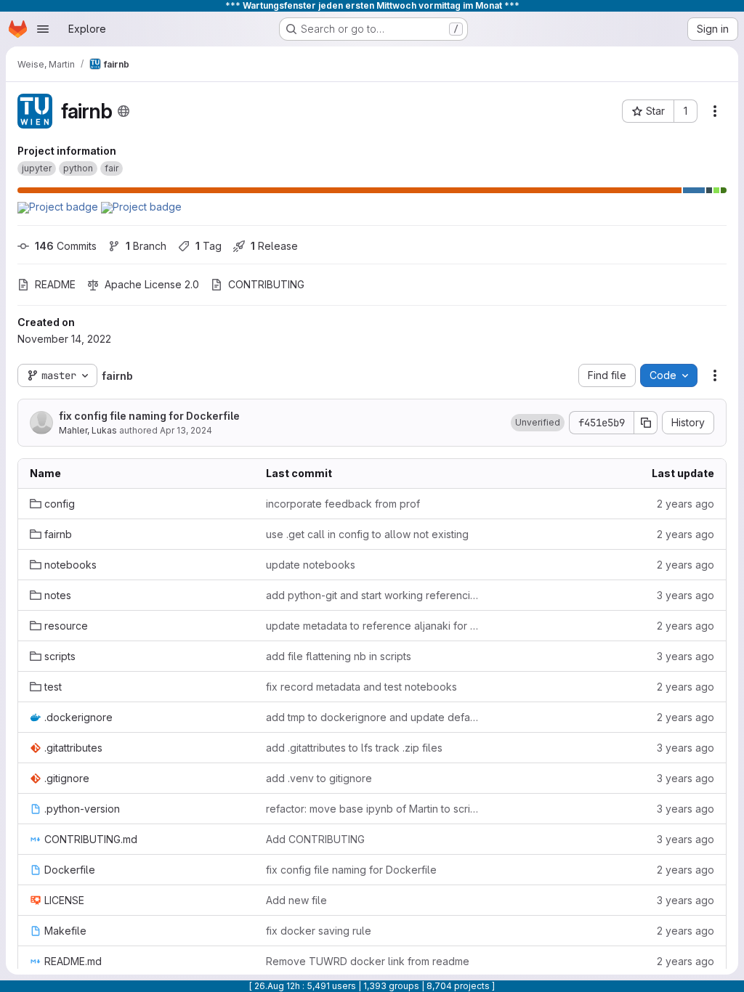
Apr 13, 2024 (186, 430)
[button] (538, 422)
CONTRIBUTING (266, 284)
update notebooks (310, 564)
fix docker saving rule (318, 930)
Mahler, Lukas (88, 430)
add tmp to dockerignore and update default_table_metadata (372, 717)
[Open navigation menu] (42, 29)
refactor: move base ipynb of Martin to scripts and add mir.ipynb (372, 808)
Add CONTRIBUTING (315, 839)
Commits (66, 246)
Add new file (296, 900)
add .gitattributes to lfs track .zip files (354, 747)
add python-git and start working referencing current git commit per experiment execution (372, 595)
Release (274, 246)
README (55, 284)
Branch (146, 246)
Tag (208, 246)
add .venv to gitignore (319, 778)
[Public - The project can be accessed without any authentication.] (123, 111)
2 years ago (685, 503)
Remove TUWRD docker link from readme (367, 961)
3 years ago (685, 595)
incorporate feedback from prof (343, 503)
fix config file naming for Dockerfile (149, 416)
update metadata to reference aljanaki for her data (372, 625)
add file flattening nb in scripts (338, 656)
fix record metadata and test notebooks (361, 686)
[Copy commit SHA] (646, 422)
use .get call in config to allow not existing (367, 534)
